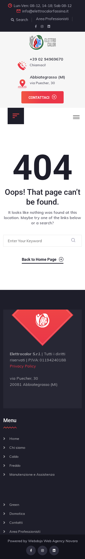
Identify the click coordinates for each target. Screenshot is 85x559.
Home (14, 438)
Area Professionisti (52, 18)
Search (22, 19)
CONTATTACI (39, 98)
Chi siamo (17, 447)
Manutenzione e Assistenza (31, 474)
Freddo (14, 465)
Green (14, 504)
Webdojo (35, 541)
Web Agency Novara (61, 541)
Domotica (17, 513)
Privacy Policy (23, 366)
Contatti (16, 522)
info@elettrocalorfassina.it (45, 11)
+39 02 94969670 (46, 59)
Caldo (14, 456)
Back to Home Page (39, 259)
